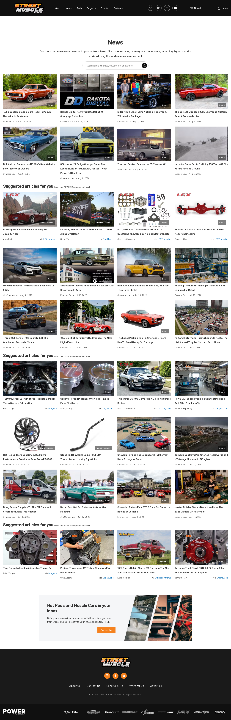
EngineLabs (108, 408)
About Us (74, 685)
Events (104, 8)
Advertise (156, 685)
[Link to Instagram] (159, 8)
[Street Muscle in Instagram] (107, 676)
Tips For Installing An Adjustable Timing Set (28, 567)
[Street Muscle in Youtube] (124, 676)
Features (118, 8)
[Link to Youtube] (175, 8)
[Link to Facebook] (167, 8)
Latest (56, 8)
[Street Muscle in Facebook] (115, 676)
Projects (91, 8)
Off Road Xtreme (163, 577)
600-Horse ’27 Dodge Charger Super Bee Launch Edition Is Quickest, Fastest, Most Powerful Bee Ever (83, 168)
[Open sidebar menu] (5, 8)
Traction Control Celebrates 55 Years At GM (142, 164)
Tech (79, 8)
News (69, 8)
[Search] (144, 65)
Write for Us (136, 685)
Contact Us (93, 685)
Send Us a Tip (115, 685)
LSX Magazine (50, 239)
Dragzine (52, 408)
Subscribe (106, 630)
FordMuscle (108, 239)
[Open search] (150, 8)
